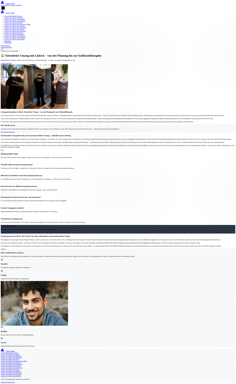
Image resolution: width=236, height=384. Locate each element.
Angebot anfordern (15, 5)
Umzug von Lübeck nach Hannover (14, 36)
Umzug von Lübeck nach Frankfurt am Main (17, 24)
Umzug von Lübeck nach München (14, 21)
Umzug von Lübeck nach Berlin (13, 18)
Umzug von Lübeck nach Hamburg (14, 19)
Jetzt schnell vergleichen (8, 132)
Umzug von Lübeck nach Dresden (14, 39)
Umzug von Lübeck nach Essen (13, 32)
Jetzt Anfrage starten (7, 232)
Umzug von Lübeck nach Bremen (14, 34)
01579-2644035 (5, 5)
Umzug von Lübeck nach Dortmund (15, 31)
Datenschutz (8, 42)
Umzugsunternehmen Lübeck (13, 16)
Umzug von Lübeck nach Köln (13, 23)
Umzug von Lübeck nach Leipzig (14, 29)
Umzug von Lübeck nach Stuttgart (14, 26)
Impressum (7, 41)
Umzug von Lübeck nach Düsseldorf (15, 27)
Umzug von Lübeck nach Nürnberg (14, 37)
